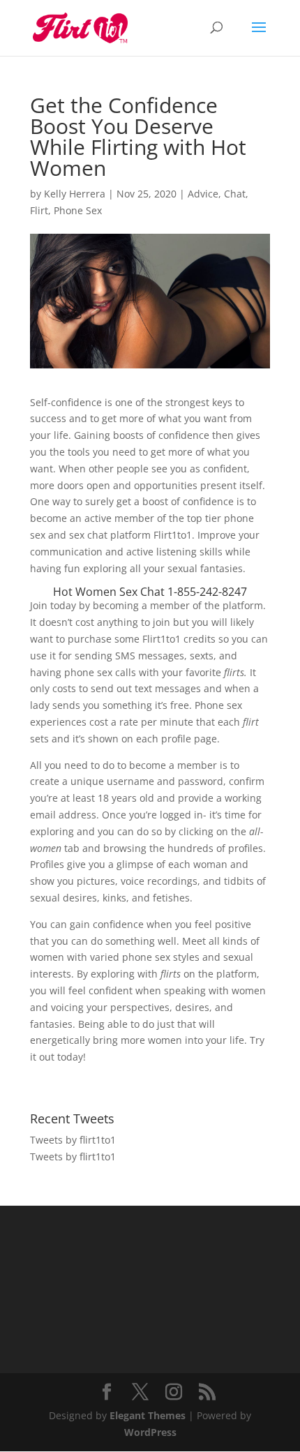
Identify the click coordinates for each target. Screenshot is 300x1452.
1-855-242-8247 (207, 591)
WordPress (150, 1432)
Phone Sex (78, 210)
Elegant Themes (148, 1415)
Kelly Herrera (74, 193)
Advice (203, 193)
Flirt (39, 210)
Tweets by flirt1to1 (73, 1139)
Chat (235, 193)
